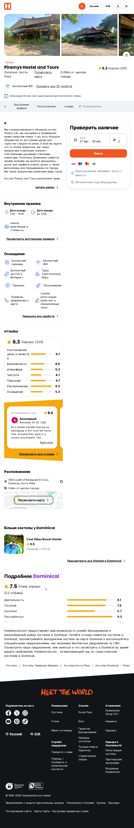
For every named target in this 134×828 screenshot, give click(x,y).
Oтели (55, 721)
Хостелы (56, 712)
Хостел (9, 62)
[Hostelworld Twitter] (17, 713)
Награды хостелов (84, 739)
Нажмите (111, 721)
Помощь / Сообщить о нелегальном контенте (59, 764)
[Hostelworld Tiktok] (25, 721)
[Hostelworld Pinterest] (17, 721)
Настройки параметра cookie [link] (70, 811)
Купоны (101, 802)
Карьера (111, 730)
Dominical (10, 72)
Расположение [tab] (46, 106)
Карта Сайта (42, 811)
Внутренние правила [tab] (21, 106)
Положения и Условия (80, 802)
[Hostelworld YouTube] (8, 721)
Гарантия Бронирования (87, 730)
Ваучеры (114, 802)
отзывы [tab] (68, 106)
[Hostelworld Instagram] (25, 713)
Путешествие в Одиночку (88, 748)
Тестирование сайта (18, 811)
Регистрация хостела (113, 752)
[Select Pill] (82, 6)
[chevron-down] (46, 589)
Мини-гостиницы (61, 730)
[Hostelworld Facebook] (8, 713)
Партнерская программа (114, 761)
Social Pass (85, 712)
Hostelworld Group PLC (113, 712)
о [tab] (5, 106)
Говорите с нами (62, 752)
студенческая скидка (87, 757)
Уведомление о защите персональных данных (35, 802)
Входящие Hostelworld (113, 770)
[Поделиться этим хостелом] (126, 55)
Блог (81, 721)
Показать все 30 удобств (54, 86)
